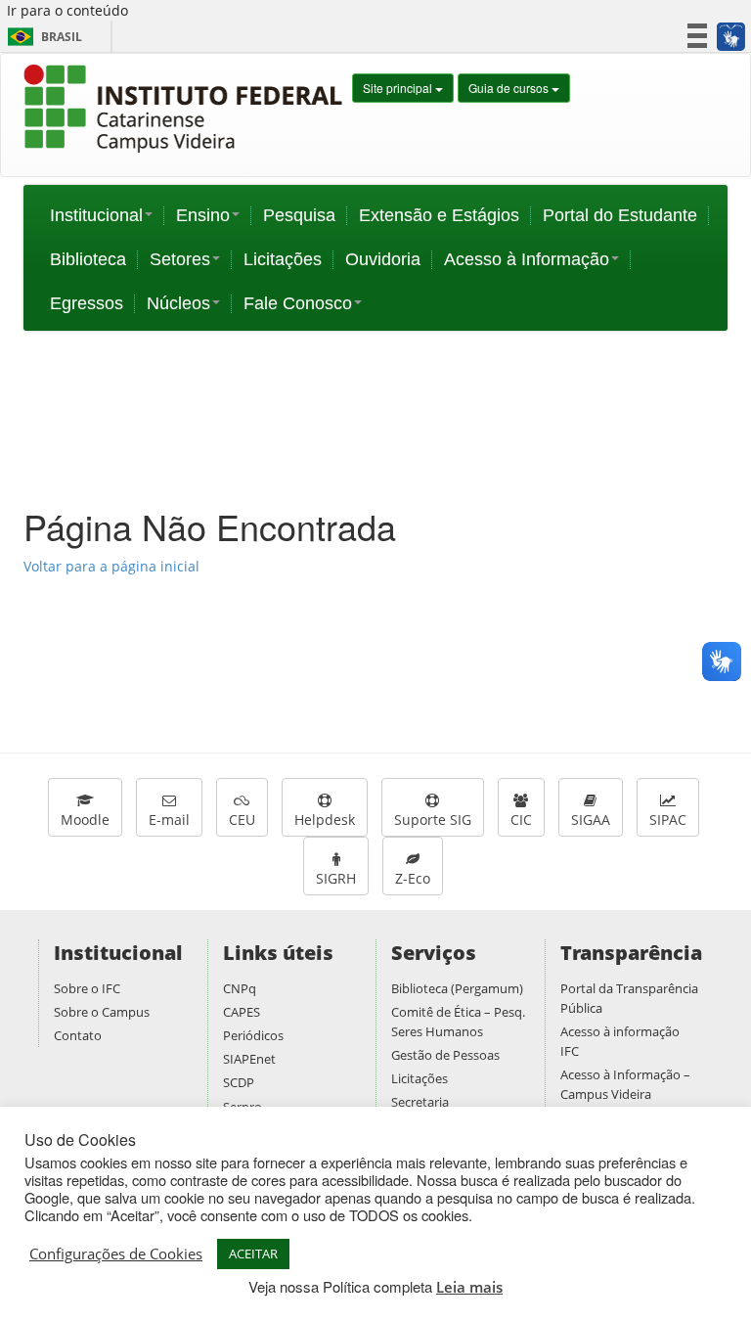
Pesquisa (299, 215)
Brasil (41, 36)
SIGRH (336, 878)
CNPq (239, 988)
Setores (180, 259)
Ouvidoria (382, 259)
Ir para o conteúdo (67, 10)
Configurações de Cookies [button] (115, 1253)
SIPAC (667, 819)
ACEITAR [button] (253, 1253)
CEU (242, 819)
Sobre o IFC (87, 988)
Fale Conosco (297, 303)
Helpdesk (324, 819)
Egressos (86, 303)
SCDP (238, 1082)
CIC (521, 819)
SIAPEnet (249, 1059)
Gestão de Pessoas (445, 1055)
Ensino (203, 215)
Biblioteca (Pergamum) (457, 988)
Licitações (282, 259)
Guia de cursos (510, 87)
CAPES (241, 1012)
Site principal (399, 87)
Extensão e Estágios (439, 215)
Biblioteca (88, 259)
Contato (78, 1035)
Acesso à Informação (526, 259)
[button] (730, 36)
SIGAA (590, 819)
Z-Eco (412, 878)
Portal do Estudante (620, 215)
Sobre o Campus (102, 1012)
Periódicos (253, 1035)
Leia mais (469, 1287)
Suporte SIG (432, 819)
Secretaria (420, 1102)
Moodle (85, 819)
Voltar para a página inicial (111, 566)
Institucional (96, 215)
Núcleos (178, 303)
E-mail (169, 819)
